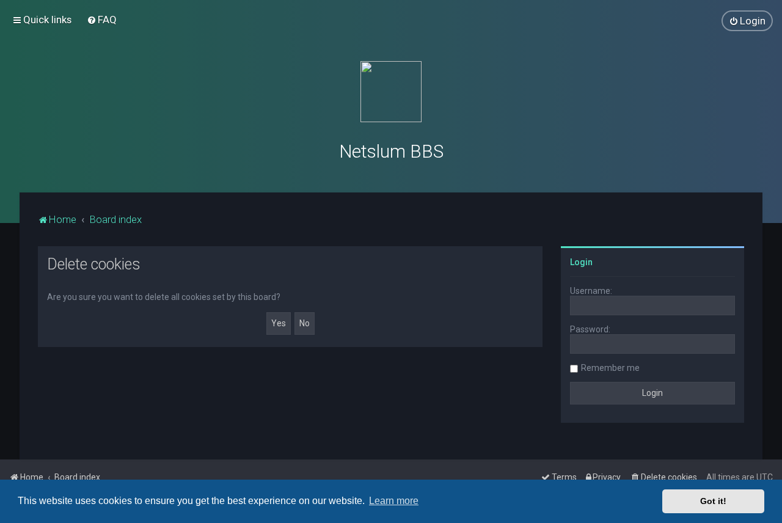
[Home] (391, 91)
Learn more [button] (393, 501)
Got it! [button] (713, 501)
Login (581, 262)
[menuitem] (102, 19)
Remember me (610, 368)
